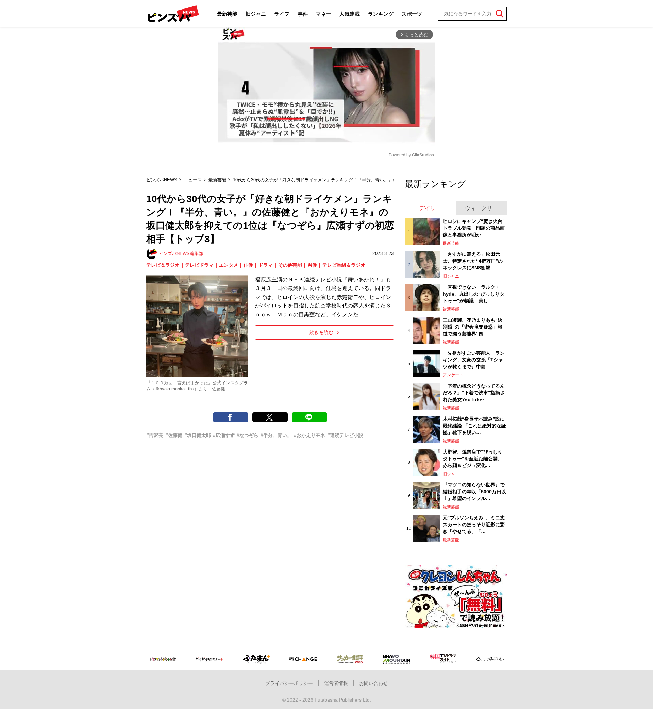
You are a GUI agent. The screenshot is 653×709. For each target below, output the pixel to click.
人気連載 (349, 14)
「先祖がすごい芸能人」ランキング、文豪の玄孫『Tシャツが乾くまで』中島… (474, 359)
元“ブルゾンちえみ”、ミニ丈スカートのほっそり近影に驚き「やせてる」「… (474, 524)
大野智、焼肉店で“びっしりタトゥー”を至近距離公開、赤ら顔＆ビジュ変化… (472, 458)
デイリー (430, 208)
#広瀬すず (224, 435)
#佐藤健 (173, 435)
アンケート (453, 375)
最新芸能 (227, 14)
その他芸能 (290, 265)
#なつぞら (247, 435)
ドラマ (265, 265)
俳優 (248, 265)
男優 (312, 265)
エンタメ (228, 265)
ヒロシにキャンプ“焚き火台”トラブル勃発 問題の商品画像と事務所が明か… (474, 227)
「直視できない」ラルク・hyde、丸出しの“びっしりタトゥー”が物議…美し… (473, 293)
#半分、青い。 (276, 435)
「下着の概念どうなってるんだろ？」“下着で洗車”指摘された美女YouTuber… (474, 392)
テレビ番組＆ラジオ (343, 265)
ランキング (381, 14)
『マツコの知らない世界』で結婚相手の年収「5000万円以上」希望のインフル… (474, 491)
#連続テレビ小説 (345, 435)
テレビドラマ (199, 265)
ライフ (281, 14)
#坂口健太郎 (197, 435)
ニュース (193, 180)
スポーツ (412, 14)
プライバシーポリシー (289, 683)
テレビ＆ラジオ (163, 265)
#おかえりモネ (309, 435)
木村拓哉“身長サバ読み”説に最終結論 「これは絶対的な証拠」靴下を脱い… (474, 425)
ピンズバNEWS (161, 180)
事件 (303, 14)
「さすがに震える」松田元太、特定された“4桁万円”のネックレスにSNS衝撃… (473, 260)
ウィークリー (481, 208)
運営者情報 (336, 683)
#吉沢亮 (154, 435)
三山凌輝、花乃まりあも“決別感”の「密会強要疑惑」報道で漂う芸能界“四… (472, 326)
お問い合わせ (373, 683)
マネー (323, 14)
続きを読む (321, 332)
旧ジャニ (256, 14)
